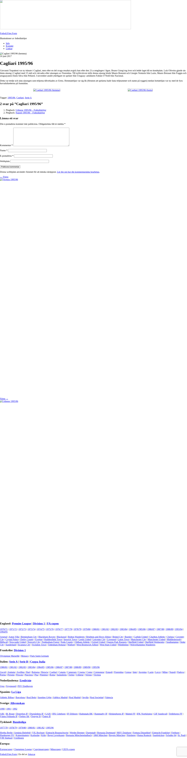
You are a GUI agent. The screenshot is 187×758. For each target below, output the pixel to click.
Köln (43, 735)
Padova (180, 672)
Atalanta (11, 672)
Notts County (67, 642)
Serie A (28, 97)
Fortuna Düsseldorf (142, 732)
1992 (15, 709)
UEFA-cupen (68, 749)
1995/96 (11, 97)
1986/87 (151, 629)
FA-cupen (53, 623)
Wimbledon (123, 644)
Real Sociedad (96, 697)
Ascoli (3, 672)
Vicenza (97, 675)
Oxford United (98, 642)
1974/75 (40, 629)
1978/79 (77, 629)
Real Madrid (75, 697)
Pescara (19, 675)
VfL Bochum (38, 732)
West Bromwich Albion (87, 644)
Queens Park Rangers (117, 642)
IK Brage (10, 714)
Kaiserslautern (22, 735)
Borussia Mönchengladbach (79, 735)
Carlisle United (141, 637)
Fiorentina (118, 672)
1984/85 (132, 629)
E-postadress (6, 156)
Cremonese (99, 672)
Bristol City (117, 637)
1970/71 (4, 629)
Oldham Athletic (82, 642)
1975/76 (50, 629)
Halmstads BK (86, 714)
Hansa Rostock (144, 735)
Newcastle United (17, 642)
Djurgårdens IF (37, 714)
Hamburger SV (7, 735)
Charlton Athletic (157, 637)
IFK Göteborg (58, 714)
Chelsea (170, 637)
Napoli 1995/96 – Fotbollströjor (30, 112)
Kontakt (9, 46)
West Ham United (108, 644)
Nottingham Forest (50, 642)
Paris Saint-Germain (39, 656)
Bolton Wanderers (76, 637)
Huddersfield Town (53, 639)
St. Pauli (182, 735)
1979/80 (86, 629)
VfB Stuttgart (6, 738)
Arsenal (3, 637)
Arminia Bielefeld (22, 732)
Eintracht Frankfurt (161, 732)
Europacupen (6, 749)
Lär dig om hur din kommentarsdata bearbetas (78, 172)
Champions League (23, 749)
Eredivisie (25, 680)
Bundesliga (19, 722)
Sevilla (85, 697)
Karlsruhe (35, 735)
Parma (3, 675)
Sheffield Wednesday (155, 642)
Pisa (36, 675)
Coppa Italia (37, 661)
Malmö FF (130, 714)
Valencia (109, 697)
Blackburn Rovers (46, 637)
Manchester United (156, 639)
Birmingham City (29, 637)
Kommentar (6, 145)
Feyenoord (11, 686)
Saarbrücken (158, 735)
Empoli (109, 672)
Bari (28, 672)
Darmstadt (91, 732)
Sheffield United (135, 642)
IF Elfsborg (72, 714)
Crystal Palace (12, 639)
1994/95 (4, 632)
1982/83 (114, 629)
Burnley (128, 637)
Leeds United (85, 639)
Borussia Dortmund (106, 732)
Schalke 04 (171, 735)
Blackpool (61, 637)
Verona (88, 675)
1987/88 (160, 629)
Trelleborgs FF (175, 714)
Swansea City (24, 644)
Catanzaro (72, 672)
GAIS (48, 714)
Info (8, 43)
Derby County (27, 639)
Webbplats (5, 161)
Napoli (172, 672)
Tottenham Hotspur (57, 644)
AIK (2, 714)
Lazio (151, 672)
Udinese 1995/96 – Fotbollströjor (31, 110)
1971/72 (13, 629)
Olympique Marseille (9, 656)
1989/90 (86, 667)
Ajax (2, 686)
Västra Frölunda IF (9, 716)
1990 (2, 709)
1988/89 (169, 629)
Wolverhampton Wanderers (142, 644)
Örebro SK (24, 716)
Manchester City (138, 639)
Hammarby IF (100, 714)
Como (89, 672)
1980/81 (96, 629)
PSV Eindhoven (25, 686)
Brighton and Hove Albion (98, 637)
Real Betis (31, 697)
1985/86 (142, 629)
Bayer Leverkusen (55, 735)
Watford (71, 644)
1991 (8, 709)
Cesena (81, 672)
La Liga (16, 691)
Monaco (25, 656)
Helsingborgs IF (116, 714)
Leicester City (99, 639)
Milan (165, 672)
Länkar (9, 48)
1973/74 (31, 629)
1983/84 (123, 629)
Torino (71, 675)
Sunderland (11, 644)
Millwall (4, 642)
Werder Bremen (77, 732)
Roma (52, 675)
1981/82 (105, 629)
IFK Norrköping (144, 714)
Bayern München (117, 735)
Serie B (24, 661)
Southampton (172, 642)
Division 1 (39, 623)
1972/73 (22, 629)
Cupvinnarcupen (41, 749)
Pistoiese (44, 675)
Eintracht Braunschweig (57, 732)
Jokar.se (31, 754)
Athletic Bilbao (7, 697)
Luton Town (123, 639)
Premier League (21, 623)
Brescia (44, 672)
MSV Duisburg (124, 732)
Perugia (10, 675)
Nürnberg (131, 735)
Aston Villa (14, 637)
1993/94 (178, 629)
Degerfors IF (22, 714)
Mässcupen (55, 749)
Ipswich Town (70, 639)
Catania (62, 672)
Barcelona (20, 697)
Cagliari (20, 97)
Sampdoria (62, 675)
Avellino (21, 672)
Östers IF (46, 716)
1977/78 (68, 629)
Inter (135, 672)
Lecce (158, 672)
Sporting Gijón (44, 697)
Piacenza (29, 675)
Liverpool (111, 639)
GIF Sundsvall (160, 714)
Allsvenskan (17, 703)
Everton (39, 639)
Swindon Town (39, 644)
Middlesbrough (174, 639)
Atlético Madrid (60, 697)
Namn (3, 150)
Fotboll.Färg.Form (8, 33)
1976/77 (59, 629)
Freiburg (175, 732)
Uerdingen (19, 738)
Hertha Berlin (6, 732)
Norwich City (33, 642)
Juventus (143, 672)
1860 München (100, 735)
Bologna (36, 672)
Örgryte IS (36, 716)
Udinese (80, 675)
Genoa (128, 672)
